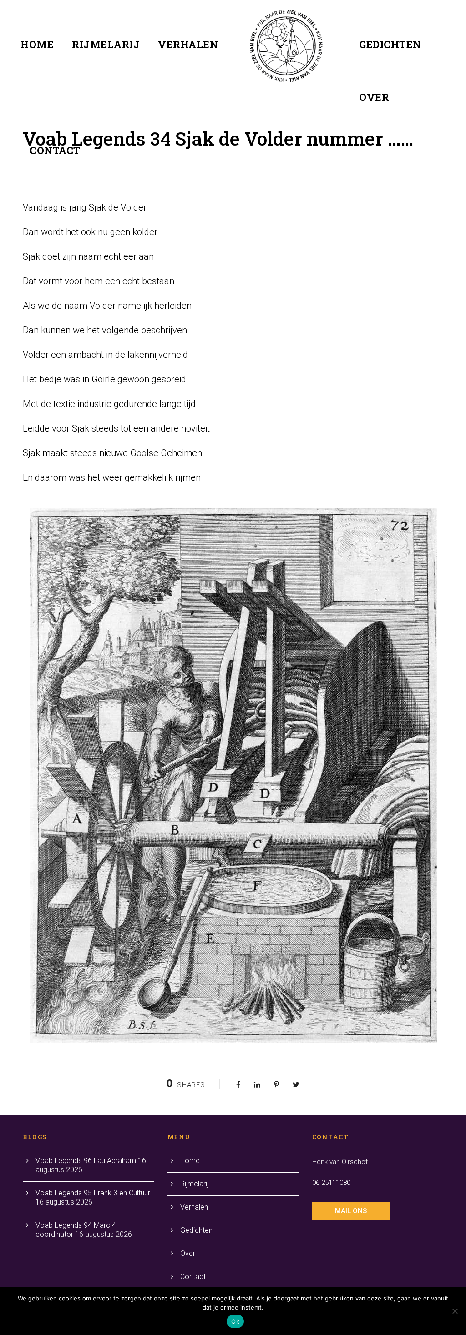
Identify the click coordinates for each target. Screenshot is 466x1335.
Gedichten (390, 44)
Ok (235, 1321)
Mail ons (351, 1211)
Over (374, 97)
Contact (55, 150)
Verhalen (188, 44)
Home (37, 44)
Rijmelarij (106, 44)
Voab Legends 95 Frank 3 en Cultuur (92, 1193)
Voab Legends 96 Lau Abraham (85, 1160)
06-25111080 (331, 1183)
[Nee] (454, 1310)
